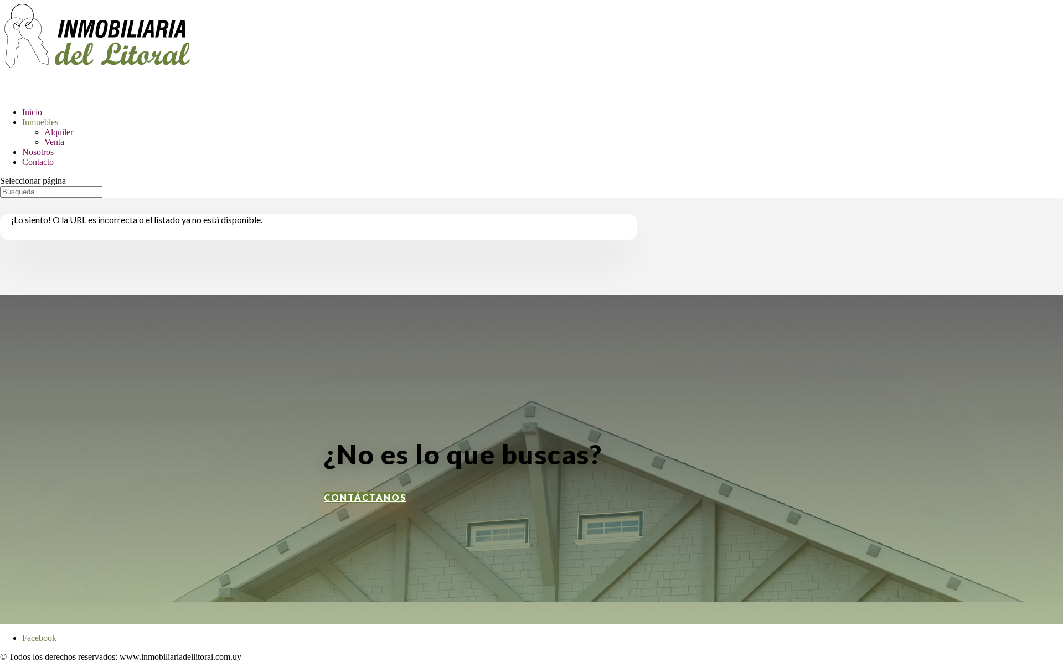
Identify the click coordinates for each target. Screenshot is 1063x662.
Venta (54, 142)
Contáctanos (365, 497)
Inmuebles (40, 122)
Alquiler (58, 132)
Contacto (38, 162)
